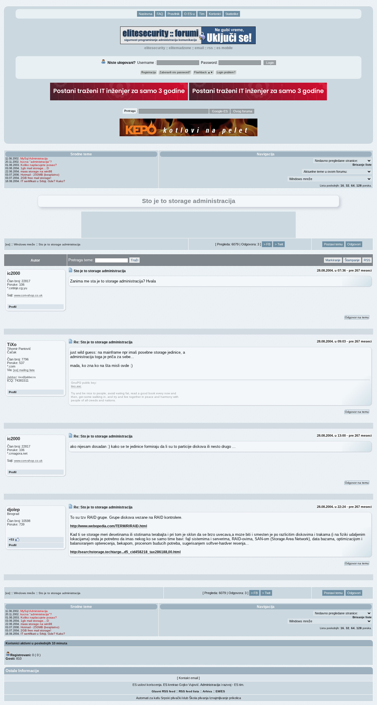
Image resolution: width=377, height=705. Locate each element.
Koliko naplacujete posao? (39, 165)
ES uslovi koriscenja (147, 684)
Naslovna (145, 14)
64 (353, 185)
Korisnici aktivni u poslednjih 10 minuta (36, 643)
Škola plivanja (199, 698)
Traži (134, 260)
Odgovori (354, 244)
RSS (210, 48)
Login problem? (226, 72)
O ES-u (189, 14)
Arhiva (207, 691)
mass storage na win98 (36, 171)
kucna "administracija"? (36, 161)
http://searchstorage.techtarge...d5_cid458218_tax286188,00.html (125, 552)
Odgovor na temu (357, 317)
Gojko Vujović (189, 684)
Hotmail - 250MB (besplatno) (40, 174)
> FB (267, 244)
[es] (7, 244)
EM (218, 691)
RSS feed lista (189, 691)
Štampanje (352, 260)
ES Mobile (224, 48)
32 (347, 185)
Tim (201, 14)
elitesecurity (154, 48)
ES (223, 691)
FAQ (160, 14)
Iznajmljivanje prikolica (225, 698)
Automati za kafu (148, 698)
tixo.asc (76, 386)
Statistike (231, 14)
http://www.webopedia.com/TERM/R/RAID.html (108, 526)
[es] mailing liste (24, 370)
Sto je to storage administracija (59, 244)
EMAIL (199, 48)
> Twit (279, 244)
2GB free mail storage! (36, 177)
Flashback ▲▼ (203, 72)
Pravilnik (174, 14)
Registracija (148, 72)
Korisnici (215, 14)
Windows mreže (24, 244)
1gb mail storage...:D (35, 168)
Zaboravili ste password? (175, 72)
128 (359, 185)
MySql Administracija (34, 158)
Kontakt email (188, 678)
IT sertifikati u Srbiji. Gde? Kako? (43, 181)
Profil (12, 306)
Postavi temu (333, 244)
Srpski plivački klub (174, 698)
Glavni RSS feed (163, 691)
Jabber (11, 377)
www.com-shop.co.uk (28, 295)
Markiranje (332, 260)
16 (342, 185)
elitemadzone (180, 48)
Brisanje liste (362, 164)
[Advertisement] (188, 225)
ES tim (238, 684)
